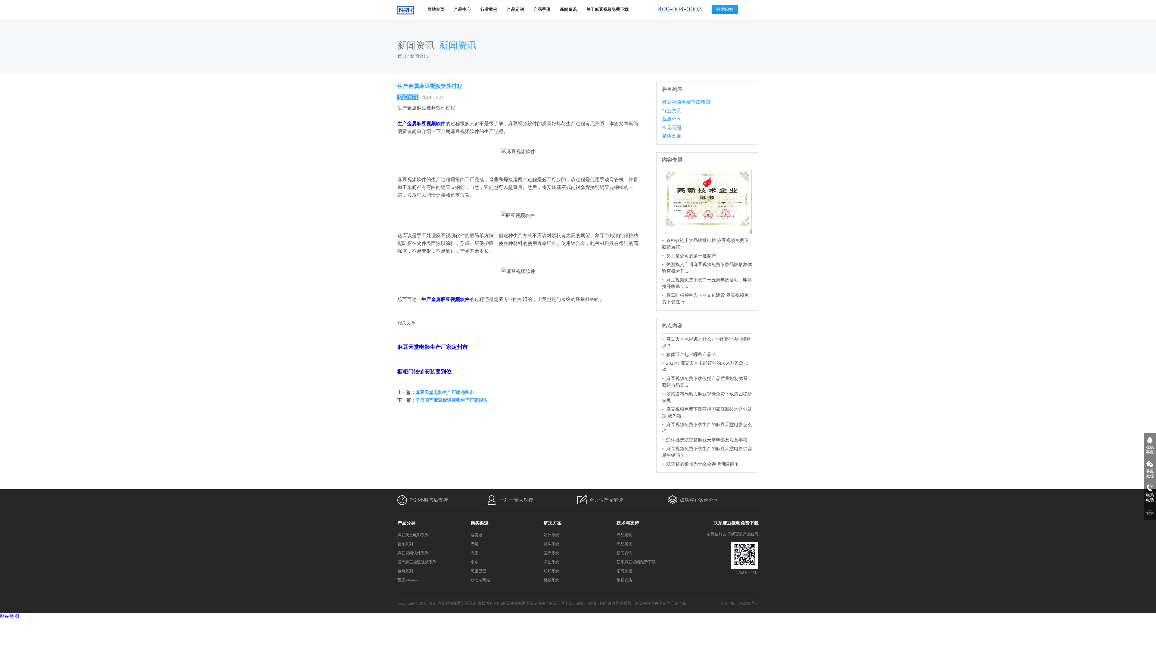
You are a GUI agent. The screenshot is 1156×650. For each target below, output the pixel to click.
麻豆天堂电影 (561, 603)
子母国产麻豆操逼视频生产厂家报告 (451, 400)
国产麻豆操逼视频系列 (417, 562)
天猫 (474, 544)
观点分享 (671, 119)
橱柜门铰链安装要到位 (424, 372)
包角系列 (405, 571)
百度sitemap (407, 580)
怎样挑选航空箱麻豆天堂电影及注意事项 (706, 440)
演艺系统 (551, 562)
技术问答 (724, 9)
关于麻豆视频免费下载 (607, 9)
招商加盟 (624, 571)
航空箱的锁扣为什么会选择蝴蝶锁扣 (702, 464)
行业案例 (488, 9)
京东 (474, 562)
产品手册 (541, 9)
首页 (401, 56)
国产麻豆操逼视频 (615, 603)
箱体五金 (671, 135)
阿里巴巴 (478, 571)
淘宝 (474, 553)
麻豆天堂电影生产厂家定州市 (432, 347)
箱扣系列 (405, 544)
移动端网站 (480, 580)
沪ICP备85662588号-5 (740, 603)
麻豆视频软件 (647, 603)
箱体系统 (551, 535)
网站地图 (9, 616)
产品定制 (515, 9)
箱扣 (580, 603)
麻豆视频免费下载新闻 (686, 102)
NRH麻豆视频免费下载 (513, 603)
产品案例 (624, 544)
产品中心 (462, 9)
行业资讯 (671, 110)
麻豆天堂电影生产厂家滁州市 (444, 392)
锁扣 (592, 603)
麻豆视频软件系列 (413, 553)
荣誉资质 (624, 580)
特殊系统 (551, 544)
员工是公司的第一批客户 (691, 255)
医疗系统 (551, 553)
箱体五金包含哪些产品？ (691, 354)
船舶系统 (551, 571)
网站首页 (435, 9)
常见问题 (671, 127)
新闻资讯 (568, 9)
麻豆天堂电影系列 (413, 535)
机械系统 (551, 580)
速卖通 (476, 535)
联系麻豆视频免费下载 (636, 562)
